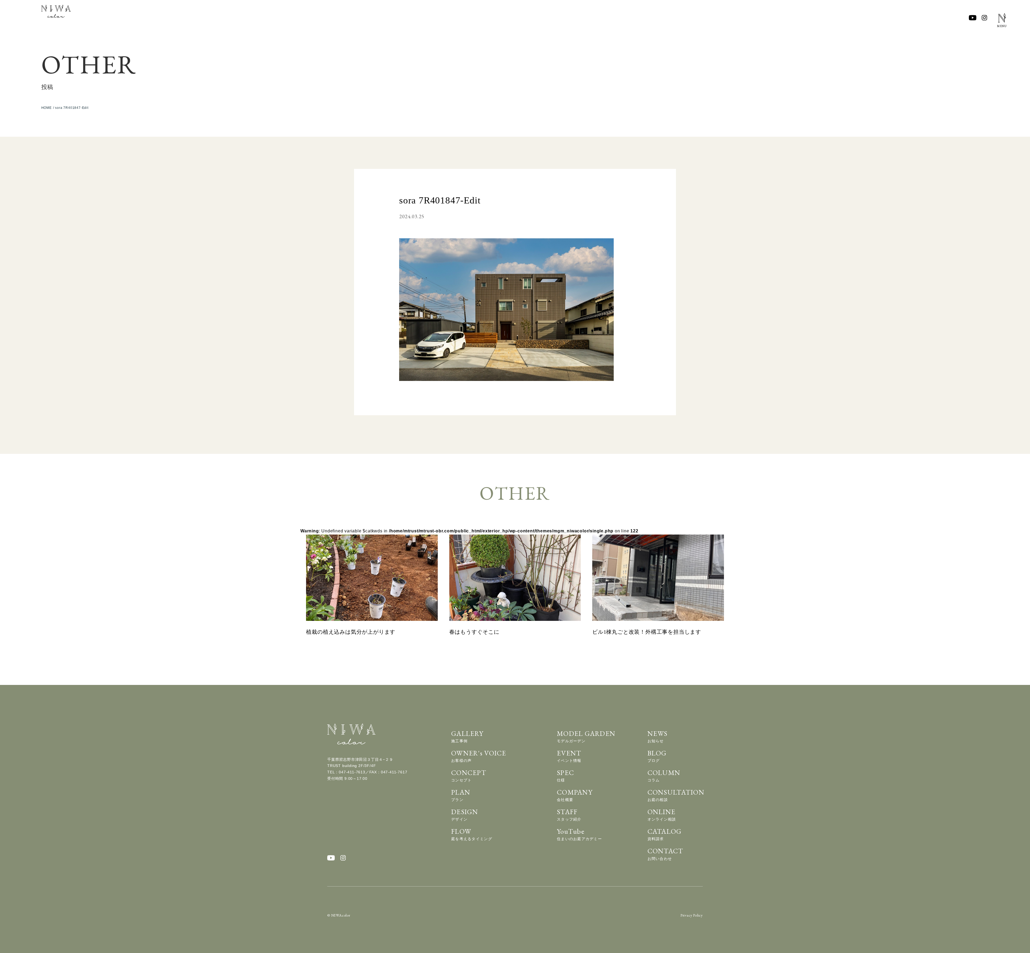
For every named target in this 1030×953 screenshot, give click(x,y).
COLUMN (664, 775)
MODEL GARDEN (586, 736)
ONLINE (662, 814)
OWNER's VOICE (478, 755)
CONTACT (665, 853)
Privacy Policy (691, 915)
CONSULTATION (676, 795)
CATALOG (665, 834)
